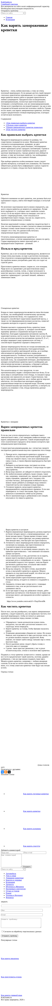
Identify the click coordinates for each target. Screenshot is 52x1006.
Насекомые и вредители (16, 889)
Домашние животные (15, 878)
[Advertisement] (26, 62)
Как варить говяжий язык (11, 995)
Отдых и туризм (12, 891)
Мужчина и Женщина (15, 887)
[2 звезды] (19, 701)
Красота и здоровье (14, 880)
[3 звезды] (19, 719)
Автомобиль (11, 874)
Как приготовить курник (11, 977)
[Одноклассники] (5, 772)
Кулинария (10, 882)
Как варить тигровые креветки (36, 794)
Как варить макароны (10, 958)
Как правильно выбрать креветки (20, 123)
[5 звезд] (19, 757)
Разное (8, 893)
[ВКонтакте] (2, 772)
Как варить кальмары (32, 829)
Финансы (10, 897)
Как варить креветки (31, 811)
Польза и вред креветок (16, 125)
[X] (9, 772)
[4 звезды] (19, 738)
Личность (10, 884)
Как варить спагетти (31, 846)
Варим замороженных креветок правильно (24, 127)
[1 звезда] (19, 682)
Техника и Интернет (14, 895)
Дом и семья (11, 876)
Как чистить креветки (15, 130)
